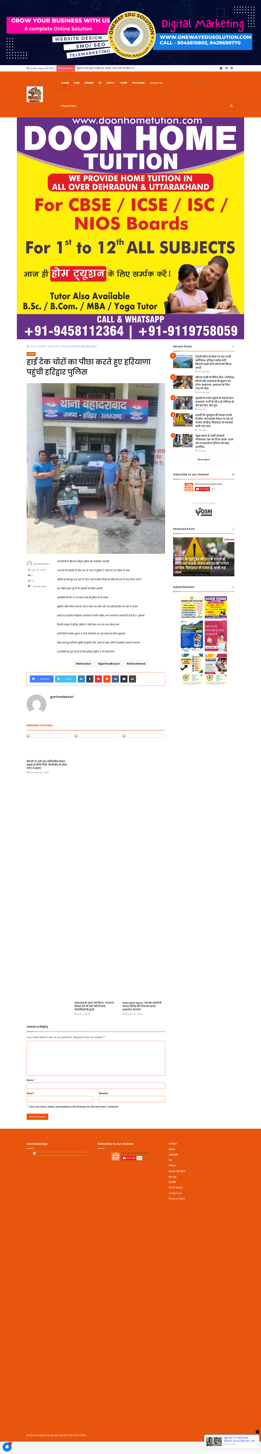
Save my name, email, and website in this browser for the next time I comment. (74, 1106)
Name (31, 1080)
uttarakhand (137, 663)
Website (103, 1093)
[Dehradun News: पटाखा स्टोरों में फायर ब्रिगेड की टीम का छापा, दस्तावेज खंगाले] (144, 866)
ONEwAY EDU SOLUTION (72, 1435)
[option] (203, 556)
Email (31, 1093)
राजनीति (123, 82)
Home (32, 346)
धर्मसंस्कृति (89, 82)
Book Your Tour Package (204, 503)
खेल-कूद (172, 1176)
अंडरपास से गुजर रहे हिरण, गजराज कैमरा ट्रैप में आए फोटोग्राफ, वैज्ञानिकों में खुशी (94, 1006)
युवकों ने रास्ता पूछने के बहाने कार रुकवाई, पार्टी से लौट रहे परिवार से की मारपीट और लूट (214, 401)
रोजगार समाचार (138, 82)
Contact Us (156, 82)
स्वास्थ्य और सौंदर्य (177, 1171)
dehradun (84, 663)
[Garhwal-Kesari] (35, 94)
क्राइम (77, 82)
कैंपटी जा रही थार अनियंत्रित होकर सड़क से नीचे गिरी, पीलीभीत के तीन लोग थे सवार (47, 765)
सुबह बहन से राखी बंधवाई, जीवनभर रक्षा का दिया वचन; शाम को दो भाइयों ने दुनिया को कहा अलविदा (203, 568)
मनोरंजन (109, 82)
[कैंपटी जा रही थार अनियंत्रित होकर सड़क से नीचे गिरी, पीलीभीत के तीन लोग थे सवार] (48, 746)
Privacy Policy (68, 105)
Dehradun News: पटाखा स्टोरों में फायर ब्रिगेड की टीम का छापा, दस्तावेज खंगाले (142, 1006)
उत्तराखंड (65, 82)
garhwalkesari (110, 663)
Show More (203, 459)
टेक (99, 82)
